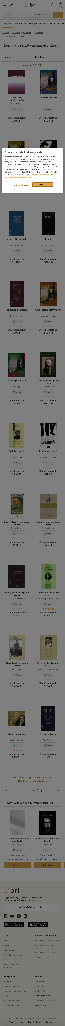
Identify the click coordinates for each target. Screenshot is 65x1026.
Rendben (43, 184)
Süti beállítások (20, 185)
